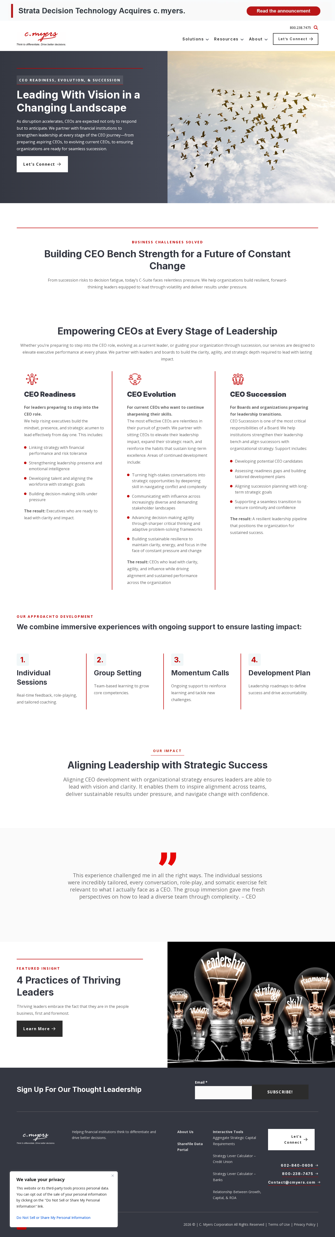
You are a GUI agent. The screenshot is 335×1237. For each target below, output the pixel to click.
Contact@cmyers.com (292, 1182)
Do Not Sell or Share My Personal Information (53, 1217)
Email (201, 1082)
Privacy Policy (304, 1224)
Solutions (193, 39)
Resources (226, 39)
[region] (64, 1199)
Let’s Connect (293, 39)
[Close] (113, 1175)
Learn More (36, 1028)
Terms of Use (279, 1224)
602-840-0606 (297, 1165)
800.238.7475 (300, 27)
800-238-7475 (297, 1174)
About (256, 39)
